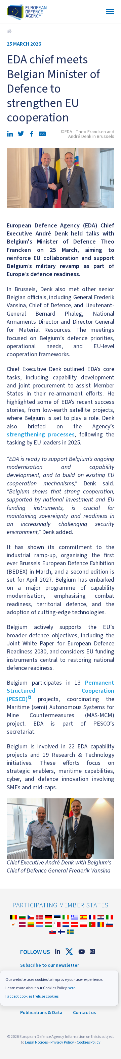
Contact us (84, 1012)
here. (72, 988)
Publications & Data (41, 1012)
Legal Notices (36, 1042)
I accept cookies (18, 996)
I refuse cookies (45, 996)
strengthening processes (41, 434)
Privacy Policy (62, 1042)
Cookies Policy (88, 1042)
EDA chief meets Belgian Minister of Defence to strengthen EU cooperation (10, 32)
